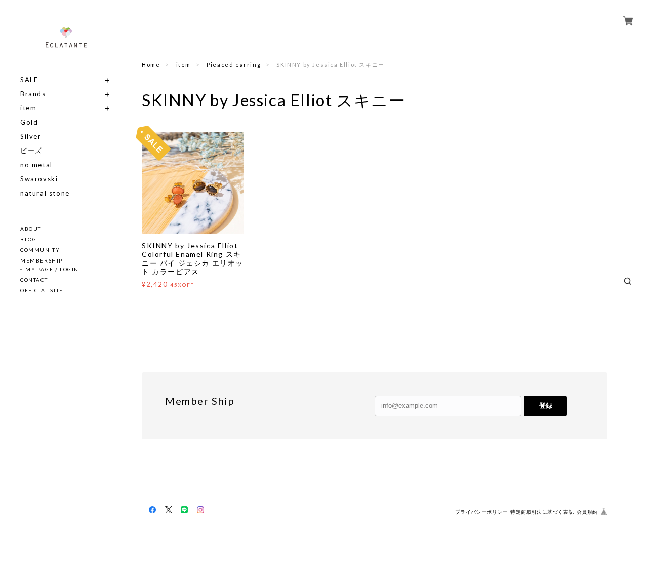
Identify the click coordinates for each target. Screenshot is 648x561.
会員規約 (587, 512)
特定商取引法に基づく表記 (542, 512)
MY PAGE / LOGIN (52, 269)
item (28, 108)
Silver (31, 136)
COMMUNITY (40, 250)
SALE (29, 80)
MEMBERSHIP (41, 260)
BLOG (28, 239)
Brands (33, 94)
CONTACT (34, 280)
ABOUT (31, 229)
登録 (545, 405)
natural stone (45, 193)
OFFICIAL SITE (41, 290)
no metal (36, 165)
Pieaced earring (234, 64)
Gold (29, 122)
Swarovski (39, 179)
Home (151, 64)
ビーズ (31, 150)
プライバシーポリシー (481, 512)
